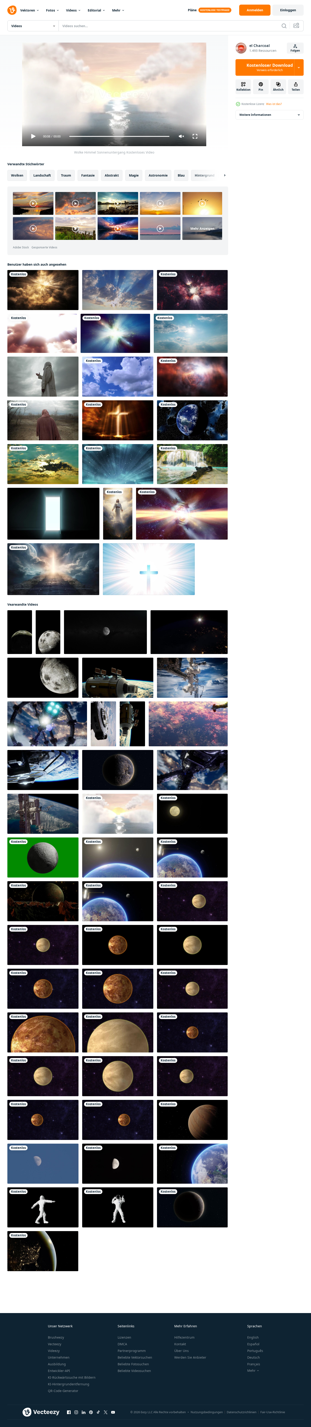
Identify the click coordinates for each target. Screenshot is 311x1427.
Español (253, 1344)
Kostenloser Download (270, 67)
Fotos (50, 10)
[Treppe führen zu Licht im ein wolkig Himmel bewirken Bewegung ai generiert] (53, 569)
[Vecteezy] (12, 10)
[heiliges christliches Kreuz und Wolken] (117, 420)
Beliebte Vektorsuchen (135, 1357)
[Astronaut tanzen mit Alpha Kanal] (42, 1207)
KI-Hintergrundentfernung (68, 1384)
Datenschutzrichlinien (241, 1412)
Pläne (192, 10)
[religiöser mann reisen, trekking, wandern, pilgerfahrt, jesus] (42, 420)
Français (253, 1364)
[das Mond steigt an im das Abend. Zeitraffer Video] (117, 1164)
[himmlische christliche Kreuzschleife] (149, 569)
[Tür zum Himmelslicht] (53, 514)
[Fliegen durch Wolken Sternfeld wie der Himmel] (192, 290)
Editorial (94, 10)
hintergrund (205, 175)
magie (134, 175)
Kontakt (180, 1344)
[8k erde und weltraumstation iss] (42, 814)
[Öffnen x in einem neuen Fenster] (106, 1412)
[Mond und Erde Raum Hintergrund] (117, 857)
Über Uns (181, 1351)
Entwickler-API (59, 1371)
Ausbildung (57, 1364)
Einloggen (288, 10)
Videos (71, 10)
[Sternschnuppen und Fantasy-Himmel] (117, 464)
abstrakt (112, 175)
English (253, 1337)
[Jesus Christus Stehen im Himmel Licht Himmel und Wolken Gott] (117, 514)
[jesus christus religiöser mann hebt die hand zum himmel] (42, 377)
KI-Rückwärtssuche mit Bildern (72, 1377)
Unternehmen (59, 1357)
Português (255, 1351)
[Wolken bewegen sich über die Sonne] (191, 333)
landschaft (42, 175)
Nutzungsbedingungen (207, 1412)
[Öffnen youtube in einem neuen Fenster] (113, 1412)
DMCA (122, 1344)
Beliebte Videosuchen (134, 1371)
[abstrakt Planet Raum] (42, 901)
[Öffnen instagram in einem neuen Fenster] (76, 1412)
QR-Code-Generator (63, 1391)
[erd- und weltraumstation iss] (192, 678)
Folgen (295, 50)
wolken (17, 175)
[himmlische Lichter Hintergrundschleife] (42, 290)
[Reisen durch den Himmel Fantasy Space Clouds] (192, 377)
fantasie (88, 175)
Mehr (116, 10)
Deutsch (253, 1357)
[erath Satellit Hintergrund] (192, 1164)
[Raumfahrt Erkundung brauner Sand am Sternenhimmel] (192, 1120)
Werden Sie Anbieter (190, 1357)
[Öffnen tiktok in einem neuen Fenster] (98, 1412)
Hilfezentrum (184, 1337)
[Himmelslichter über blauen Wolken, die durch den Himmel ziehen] (117, 290)
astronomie (158, 175)
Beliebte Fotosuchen (133, 1364)
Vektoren (27, 10)
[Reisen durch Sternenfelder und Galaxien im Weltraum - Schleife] (115, 333)
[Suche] (284, 26)
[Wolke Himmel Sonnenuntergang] (117, 814)
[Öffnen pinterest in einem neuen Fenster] (91, 1412)
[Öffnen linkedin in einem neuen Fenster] (83, 1412)
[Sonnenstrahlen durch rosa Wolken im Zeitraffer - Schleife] (42, 333)
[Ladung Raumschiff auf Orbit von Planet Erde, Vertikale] (103, 723)
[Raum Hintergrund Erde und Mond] (192, 857)
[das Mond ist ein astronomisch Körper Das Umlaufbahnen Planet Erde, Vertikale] (19, 632)
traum (66, 175)
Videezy (54, 1351)
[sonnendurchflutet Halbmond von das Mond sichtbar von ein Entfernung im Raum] (42, 678)
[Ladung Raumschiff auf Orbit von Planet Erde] (117, 678)
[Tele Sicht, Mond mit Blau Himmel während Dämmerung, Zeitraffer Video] (192, 814)
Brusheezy (56, 1337)
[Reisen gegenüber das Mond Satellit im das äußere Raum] (105, 632)
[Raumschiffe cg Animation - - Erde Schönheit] (188, 723)
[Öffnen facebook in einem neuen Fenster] (69, 1412)
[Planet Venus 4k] (192, 901)
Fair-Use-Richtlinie (272, 1412)
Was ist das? (274, 104)
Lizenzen (124, 1337)
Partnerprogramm (132, 1351)
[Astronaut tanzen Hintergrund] (117, 1207)
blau (181, 175)
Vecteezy (54, 1344)
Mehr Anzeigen (202, 228)
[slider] (119, 136)
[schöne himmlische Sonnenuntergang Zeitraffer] (42, 464)
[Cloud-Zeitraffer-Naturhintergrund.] (117, 377)
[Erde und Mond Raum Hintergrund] (117, 901)
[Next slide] (220, 175)
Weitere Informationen (255, 115)
